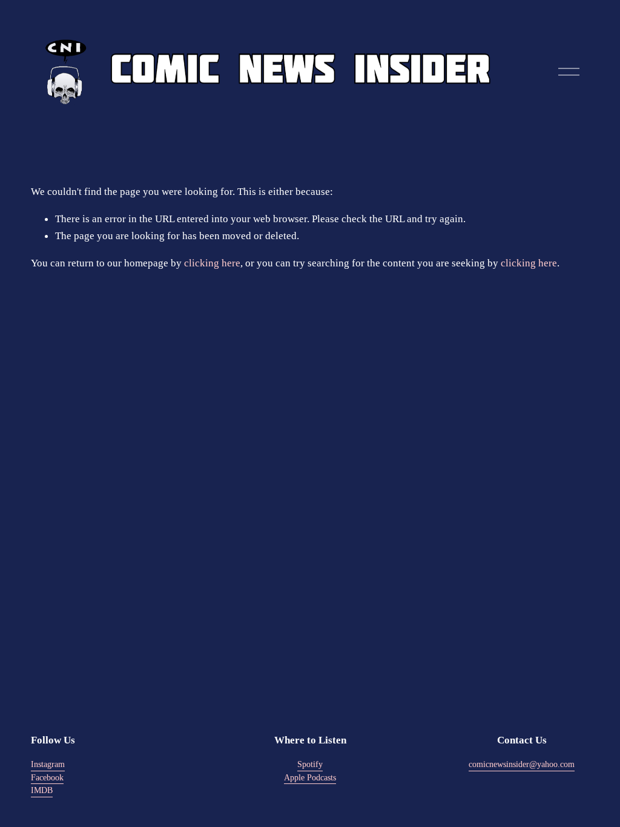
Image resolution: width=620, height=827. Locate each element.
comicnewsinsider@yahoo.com (522, 764)
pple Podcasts (313, 777)
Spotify (310, 764)
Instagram (48, 764)
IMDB (42, 790)
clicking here (212, 263)
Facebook (47, 777)
